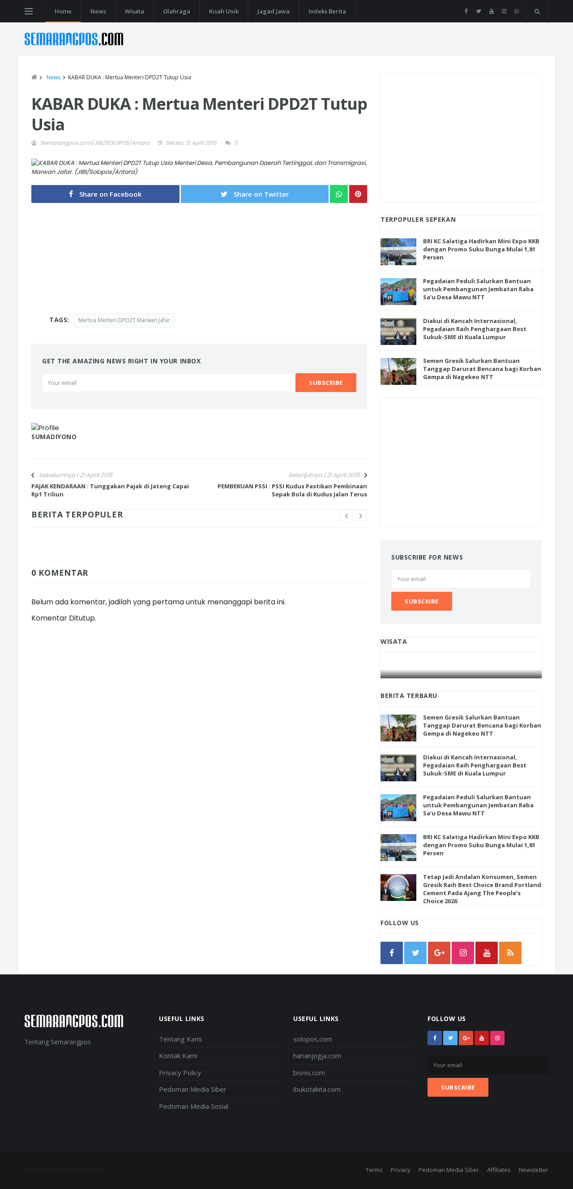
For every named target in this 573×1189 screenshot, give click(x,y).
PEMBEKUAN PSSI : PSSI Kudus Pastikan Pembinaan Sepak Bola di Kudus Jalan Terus (292, 490)
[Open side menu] (29, 11)
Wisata (134, 11)
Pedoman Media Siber (193, 1089)
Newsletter (533, 1170)
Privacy (401, 1170)
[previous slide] (346, 515)
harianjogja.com (317, 1055)
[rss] (510, 953)
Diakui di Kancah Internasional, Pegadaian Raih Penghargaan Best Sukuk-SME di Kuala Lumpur (474, 329)
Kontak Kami (178, 1055)
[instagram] (504, 11)
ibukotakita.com (317, 1089)
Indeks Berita (327, 11)
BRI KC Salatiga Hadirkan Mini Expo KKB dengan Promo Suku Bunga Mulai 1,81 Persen (481, 249)
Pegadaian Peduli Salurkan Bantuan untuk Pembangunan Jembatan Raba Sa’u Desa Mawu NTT (478, 289)
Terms (374, 1170)
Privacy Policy (180, 1072)
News (98, 11)
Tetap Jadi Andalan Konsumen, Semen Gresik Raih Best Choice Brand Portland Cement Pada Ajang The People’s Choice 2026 (482, 889)
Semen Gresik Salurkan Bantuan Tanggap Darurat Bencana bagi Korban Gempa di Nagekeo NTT (482, 369)
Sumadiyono (54, 436)
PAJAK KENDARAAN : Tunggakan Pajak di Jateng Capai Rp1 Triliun (110, 490)
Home (63, 11)
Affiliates (499, 1170)
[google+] (466, 1038)
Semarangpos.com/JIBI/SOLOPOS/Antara (95, 142)
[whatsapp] (516, 11)
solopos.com (312, 1038)
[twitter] (479, 11)
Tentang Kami (180, 1038)
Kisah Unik (224, 11)
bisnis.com (309, 1072)
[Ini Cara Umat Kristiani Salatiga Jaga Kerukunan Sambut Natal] (461, 669)
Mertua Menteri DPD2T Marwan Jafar (124, 320)
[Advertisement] (461, 136)
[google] (439, 953)
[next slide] (361, 515)
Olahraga (176, 11)
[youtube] (491, 11)
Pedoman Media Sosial (193, 1106)
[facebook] (466, 11)
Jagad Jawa (273, 11)
